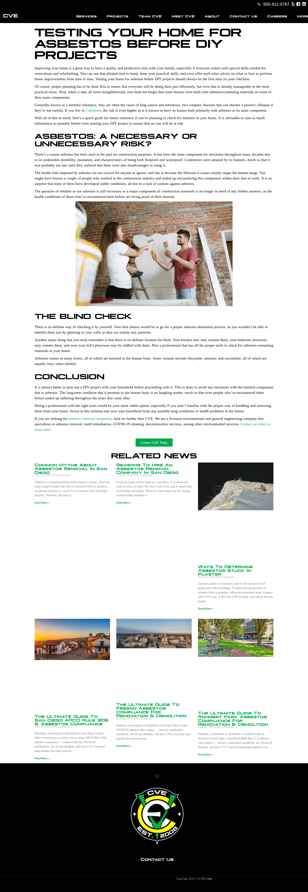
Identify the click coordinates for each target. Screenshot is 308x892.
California (93, 110)
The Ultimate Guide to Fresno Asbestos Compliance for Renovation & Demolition (151, 709)
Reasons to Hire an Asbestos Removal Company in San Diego (147, 468)
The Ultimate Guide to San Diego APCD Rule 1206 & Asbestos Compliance (72, 719)
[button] (157, 775)
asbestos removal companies (90, 418)
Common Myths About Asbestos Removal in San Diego (71, 468)
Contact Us (157, 859)
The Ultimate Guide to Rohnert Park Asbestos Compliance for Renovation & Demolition (233, 718)
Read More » (42, 502)
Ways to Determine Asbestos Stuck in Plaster (225, 570)
